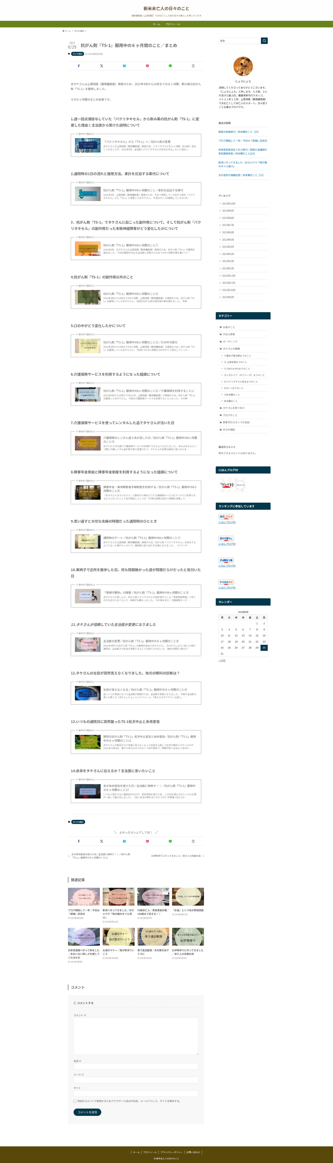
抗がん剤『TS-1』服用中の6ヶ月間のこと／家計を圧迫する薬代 (143, 190)
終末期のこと (231, 401)
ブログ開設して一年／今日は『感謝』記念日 (243, 140)
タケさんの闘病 (231, 348)
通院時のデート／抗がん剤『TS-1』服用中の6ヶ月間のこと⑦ (141, 538)
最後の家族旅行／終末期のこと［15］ (239, 131)
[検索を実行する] (264, 40)
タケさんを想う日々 (234, 408)
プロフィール (150, 1152)
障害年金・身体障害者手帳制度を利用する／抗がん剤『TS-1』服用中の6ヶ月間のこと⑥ (150, 489)
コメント (80, 1015)
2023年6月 (228, 232)
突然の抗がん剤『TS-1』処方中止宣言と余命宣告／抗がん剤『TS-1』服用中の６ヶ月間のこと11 (149, 738)
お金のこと (229, 327)
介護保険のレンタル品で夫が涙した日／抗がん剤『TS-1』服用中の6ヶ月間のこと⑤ (150, 440)
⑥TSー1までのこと (234, 388)
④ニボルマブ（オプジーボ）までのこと (244, 375)
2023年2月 (228, 261)
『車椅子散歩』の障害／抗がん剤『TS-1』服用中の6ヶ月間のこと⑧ (146, 592)
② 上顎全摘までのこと (235, 362)
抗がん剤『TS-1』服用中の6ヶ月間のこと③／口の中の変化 (140, 342)
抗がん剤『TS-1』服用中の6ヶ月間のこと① (130, 245)
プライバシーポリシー (171, 1152)
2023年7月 (228, 225)
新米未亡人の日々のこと (166, 8)
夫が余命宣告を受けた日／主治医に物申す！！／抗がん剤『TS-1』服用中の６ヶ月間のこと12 (149, 788)
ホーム (136, 1152)
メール (79, 1074)
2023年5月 (228, 239)
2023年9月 (228, 210)
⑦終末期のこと (232, 394)
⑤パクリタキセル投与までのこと (241, 381)
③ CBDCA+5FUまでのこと (237, 368)
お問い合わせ (193, 1152)
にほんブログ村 (227, 522)
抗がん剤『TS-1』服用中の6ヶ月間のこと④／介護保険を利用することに (148, 391)
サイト (77, 1088)
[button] (78, 66)
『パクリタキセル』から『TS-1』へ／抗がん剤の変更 (136, 142)
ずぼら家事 (229, 334)
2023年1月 (228, 268)
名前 (77, 1061)
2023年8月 (228, 218)
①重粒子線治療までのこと (237, 355)
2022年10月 (228, 290)
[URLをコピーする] (193, 66)
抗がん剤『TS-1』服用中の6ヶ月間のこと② (130, 294)
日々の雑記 (77, 53)
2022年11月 (228, 282)
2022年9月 (228, 297)
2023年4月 (228, 246)
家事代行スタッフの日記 (236, 422)
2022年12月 (228, 275)
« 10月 (222, 660)
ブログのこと (230, 415)
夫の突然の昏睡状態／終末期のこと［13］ (242, 175)
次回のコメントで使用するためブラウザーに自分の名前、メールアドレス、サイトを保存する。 (129, 1100)
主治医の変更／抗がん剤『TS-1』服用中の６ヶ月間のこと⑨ (141, 641)
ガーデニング (230, 341)
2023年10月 (228, 203)
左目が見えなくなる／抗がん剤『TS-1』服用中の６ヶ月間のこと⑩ (145, 689)
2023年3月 (228, 254)
